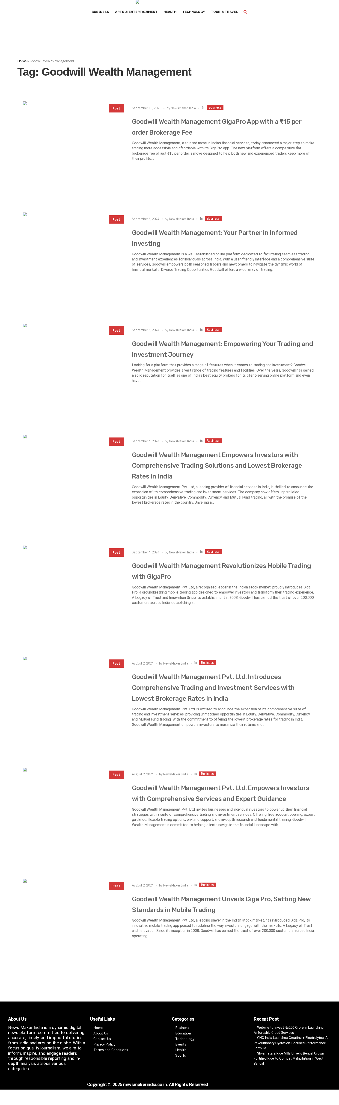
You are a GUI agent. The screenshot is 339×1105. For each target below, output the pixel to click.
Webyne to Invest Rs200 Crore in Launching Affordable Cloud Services (289, 1030)
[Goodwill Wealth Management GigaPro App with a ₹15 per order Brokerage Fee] (73, 151)
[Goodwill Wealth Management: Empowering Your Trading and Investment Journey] (73, 373)
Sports (180, 1055)
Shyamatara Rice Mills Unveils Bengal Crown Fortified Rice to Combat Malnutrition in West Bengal (289, 1058)
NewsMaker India (183, 108)
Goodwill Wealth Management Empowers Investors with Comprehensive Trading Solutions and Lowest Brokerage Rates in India (217, 465)
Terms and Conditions (110, 1050)
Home (22, 61)
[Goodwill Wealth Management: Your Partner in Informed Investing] (73, 262)
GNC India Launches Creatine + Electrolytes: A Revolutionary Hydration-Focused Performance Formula (291, 1043)
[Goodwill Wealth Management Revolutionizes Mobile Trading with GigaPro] (73, 595)
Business (215, 107)
